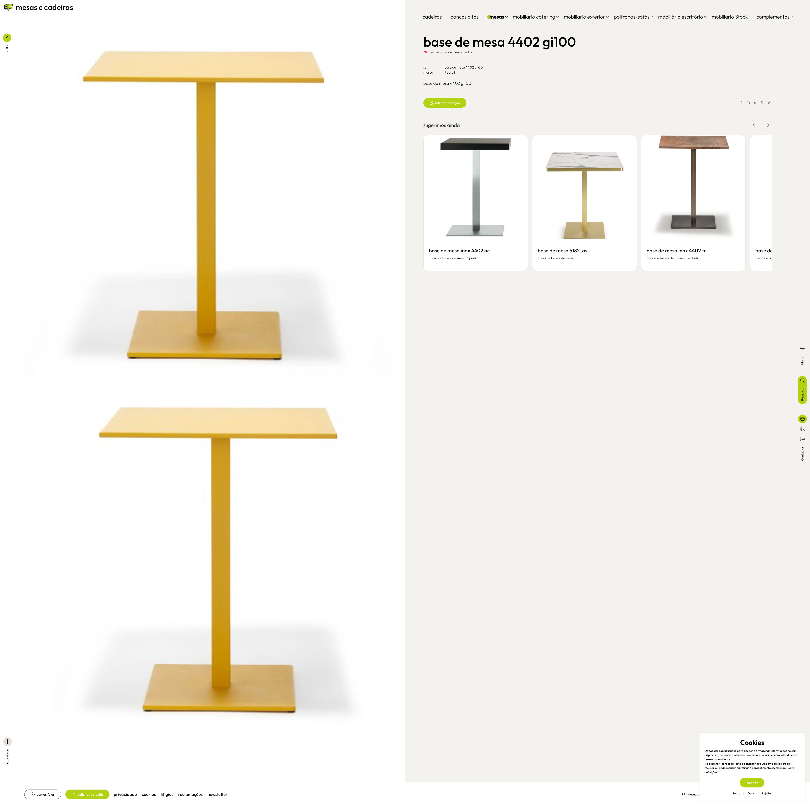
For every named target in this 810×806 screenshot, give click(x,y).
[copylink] (768, 103)
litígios (167, 794)
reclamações (190, 794)
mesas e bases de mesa (444, 52)
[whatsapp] (762, 103)
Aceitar (752, 782)
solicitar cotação (90, 794)
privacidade (125, 794)
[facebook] (741, 103)
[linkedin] (748, 103)
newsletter (218, 794)
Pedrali (468, 52)
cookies (149, 794)
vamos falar (46, 794)
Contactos (802, 454)
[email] (755, 103)
